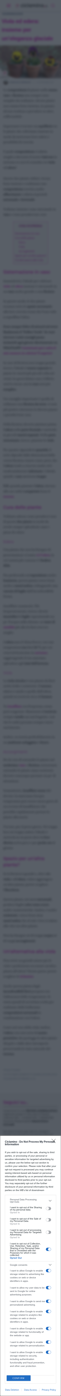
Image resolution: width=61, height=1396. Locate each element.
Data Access (30, 1389)
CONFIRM (19, 1378)
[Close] (55, 1142)
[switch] (48, 1208)
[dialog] (30, 1266)
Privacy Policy (49, 1389)
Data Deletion (12, 1389)
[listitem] (30, 1200)
